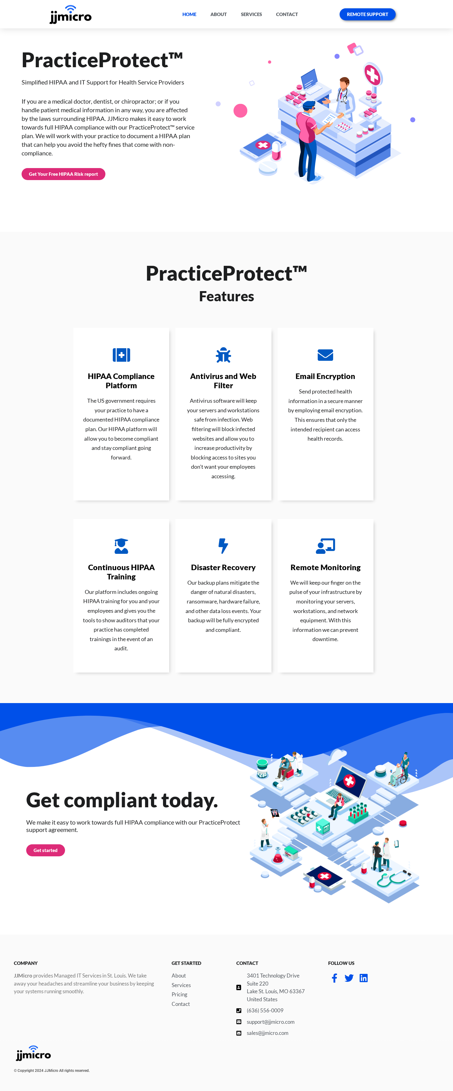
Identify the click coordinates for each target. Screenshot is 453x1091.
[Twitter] (349, 978)
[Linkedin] (363, 978)
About (218, 14)
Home (189, 14)
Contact (287, 14)
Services (251, 14)
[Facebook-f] (334, 978)
